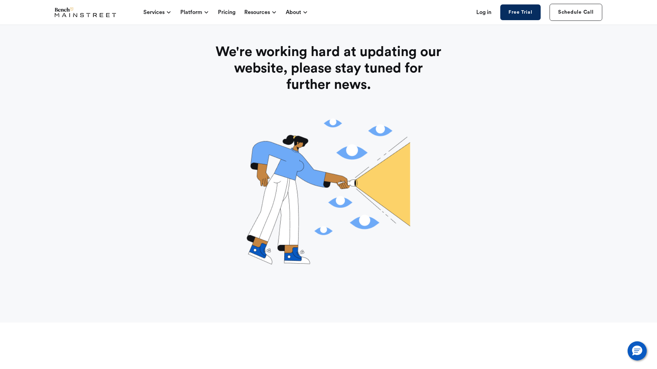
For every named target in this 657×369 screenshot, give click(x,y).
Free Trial (520, 12)
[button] (637, 350)
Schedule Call (576, 12)
